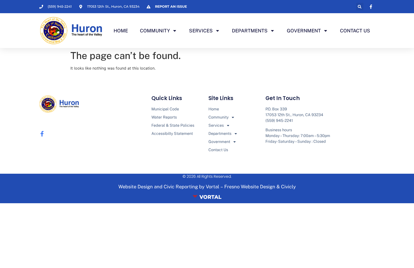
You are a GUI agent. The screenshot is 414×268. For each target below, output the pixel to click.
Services (201, 31)
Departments (250, 31)
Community (155, 31)
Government (304, 31)
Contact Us (355, 31)
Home (121, 31)
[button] (359, 6)
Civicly (288, 187)
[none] (371, 7)
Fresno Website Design (249, 187)
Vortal (212, 187)
